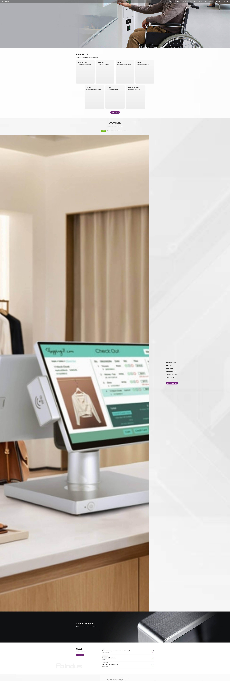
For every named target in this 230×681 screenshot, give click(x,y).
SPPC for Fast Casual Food (110, 664)
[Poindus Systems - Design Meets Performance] (5, 1)
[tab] (103, 131)
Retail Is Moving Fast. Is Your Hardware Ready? (116, 651)
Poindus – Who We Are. (109, 658)
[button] (2, 24)
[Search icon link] (227, 1)
